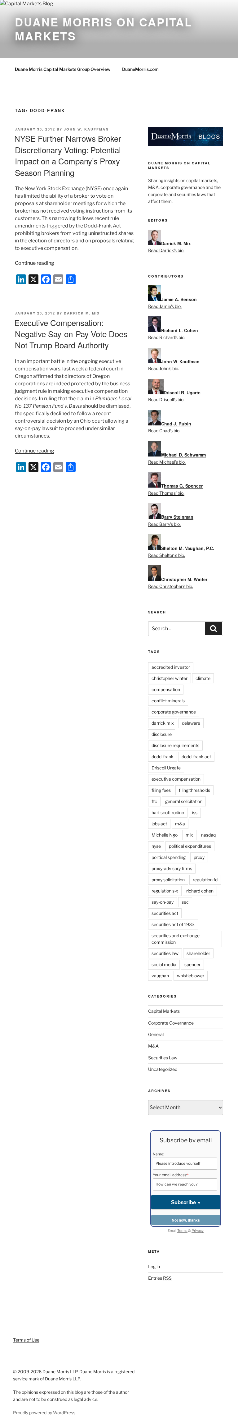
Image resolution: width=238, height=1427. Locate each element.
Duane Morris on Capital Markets (103, 29)
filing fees (161, 790)
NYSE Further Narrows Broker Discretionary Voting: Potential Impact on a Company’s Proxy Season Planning (67, 155)
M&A (153, 1045)
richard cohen (200, 890)
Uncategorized (162, 1069)
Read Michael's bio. (167, 462)
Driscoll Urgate (166, 767)
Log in (154, 1266)
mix (189, 834)
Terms (182, 1230)
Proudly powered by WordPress (44, 1412)
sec (185, 902)
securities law (165, 953)
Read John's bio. (163, 368)
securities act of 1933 (173, 924)
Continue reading (34, 263)
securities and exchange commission (176, 939)
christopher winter (169, 678)
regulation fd (205, 879)
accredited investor (171, 667)
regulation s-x (165, 890)
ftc (154, 801)
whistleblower (190, 975)
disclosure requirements (175, 745)
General (156, 1034)
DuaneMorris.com (140, 69)
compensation (166, 689)
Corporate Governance (171, 1023)
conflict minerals (168, 700)
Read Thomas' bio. (166, 493)
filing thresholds (194, 790)
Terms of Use (26, 1339)
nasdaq (208, 834)
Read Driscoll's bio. (166, 399)
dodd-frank (163, 756)
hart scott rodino (168, 812)
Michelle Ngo (165, 834)
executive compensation (176, 779)
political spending (169, 857)
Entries (160, 1278)
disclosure (162, 734)
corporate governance (174, 711)
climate (203, 678)
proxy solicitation (168, 879)
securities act (165, 913)
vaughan (160, 975)
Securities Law (162, 1057)
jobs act (159, 823)
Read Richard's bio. (166, 337)
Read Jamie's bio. (165, 306)
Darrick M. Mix (82, 313)
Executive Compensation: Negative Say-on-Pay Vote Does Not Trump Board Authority (70, 334)
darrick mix (163, 723)
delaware (191, 723)
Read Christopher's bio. (170, 586)
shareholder (198, 953)
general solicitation (183, 801)
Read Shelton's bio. (166, 555)
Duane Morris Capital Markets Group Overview (62, 69)
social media (164, 964)
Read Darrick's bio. (166, 250)
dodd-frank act (196, 756)
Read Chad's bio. (164, 430)
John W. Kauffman (86, 129)
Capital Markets (164, 1011)
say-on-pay (163, 902)
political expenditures (190, 846)
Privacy (198, 1230)
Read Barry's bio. (164, 524)
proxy (199, 857)
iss (194, 812)
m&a (180, 823)
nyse (156, 846)
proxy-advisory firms (172, 868)
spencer (192, 964)
